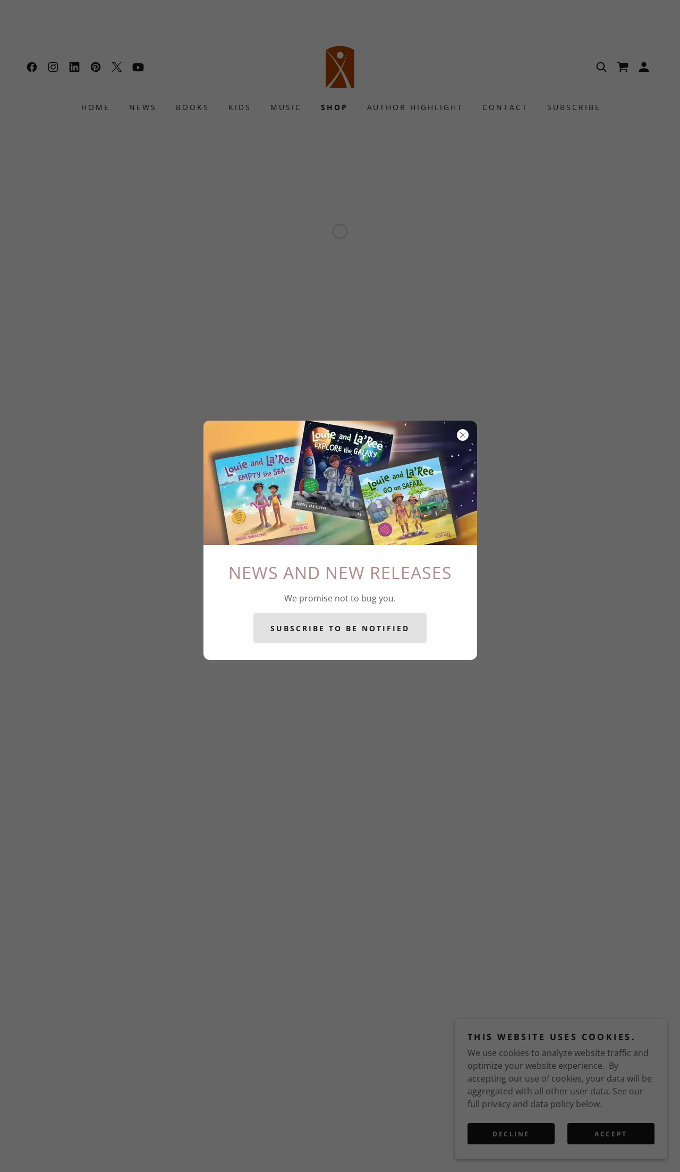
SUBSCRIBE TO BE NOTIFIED (340, 628)
